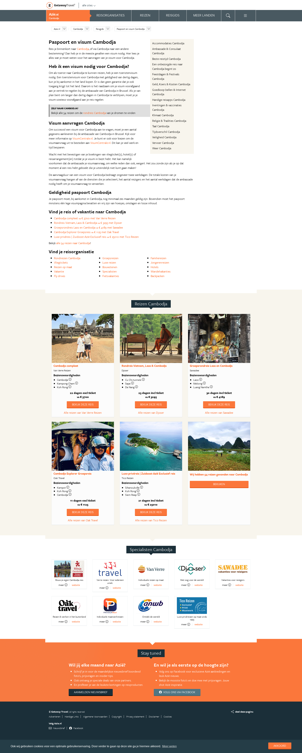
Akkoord (280, 746)
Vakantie (59, 271)
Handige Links (72, 716)
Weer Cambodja (161, 148)
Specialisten (109, 271)
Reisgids (100, 29)
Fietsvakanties (110, 276)
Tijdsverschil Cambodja (166, 132)
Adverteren (54, 716)
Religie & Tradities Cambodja (169, 121)
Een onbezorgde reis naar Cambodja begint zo (167, 66)
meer (61, 584)
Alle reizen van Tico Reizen (151, 520)
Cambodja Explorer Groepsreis (72, 473)
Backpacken (157, 276)
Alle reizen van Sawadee (219, 412)
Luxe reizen (109, 262)
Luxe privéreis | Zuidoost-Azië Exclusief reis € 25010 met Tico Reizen (96, 237)
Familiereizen (158, 258)
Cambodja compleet (65, 366)
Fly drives (59, 276)
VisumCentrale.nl (83, 138)
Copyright (117, 716)
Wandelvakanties (161, 271)
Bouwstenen (109, 267)
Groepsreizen (110, 258)
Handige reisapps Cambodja (168, 100)
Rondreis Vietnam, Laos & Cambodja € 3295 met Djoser (88, 223)
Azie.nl (57, 29)
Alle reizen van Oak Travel (83, 520)
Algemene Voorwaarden (95, 716)
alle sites (87, 5)
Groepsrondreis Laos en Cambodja (211, 366)
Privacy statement (135, 716)
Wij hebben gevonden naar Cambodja (219, 474)
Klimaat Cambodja (163, 115)
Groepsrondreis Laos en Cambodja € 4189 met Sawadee (88, 227)
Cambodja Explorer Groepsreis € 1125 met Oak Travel (86, 232)
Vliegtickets (61, 262)
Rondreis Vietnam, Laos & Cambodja (144, 366)
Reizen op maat (63, 267)
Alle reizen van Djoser (151, 412)
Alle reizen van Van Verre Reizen (83, 412)
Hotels (155, 267)
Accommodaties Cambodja (168, 43)
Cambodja (78, 29)
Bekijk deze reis (83, 404)
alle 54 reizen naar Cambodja (73, 243)
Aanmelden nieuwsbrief (90, 692)
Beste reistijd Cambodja (166, 59)
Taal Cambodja (160, 126)
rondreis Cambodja (94, 113)
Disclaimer (154, 716)
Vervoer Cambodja (163, 143)
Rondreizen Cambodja (67, 258)
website (76, 585)
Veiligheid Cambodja (164, 137)
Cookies (168, 716)
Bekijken (219, 484)
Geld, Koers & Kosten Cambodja (171, 84)
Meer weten (169, 746)
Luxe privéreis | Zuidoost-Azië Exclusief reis (148, 473)
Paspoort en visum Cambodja (131, 29)
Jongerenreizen (160, 262)
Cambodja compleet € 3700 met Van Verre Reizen (85, 218)
